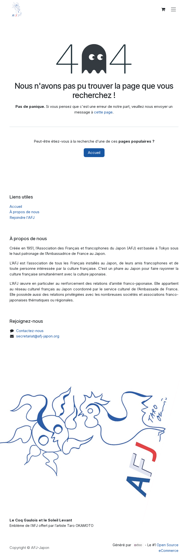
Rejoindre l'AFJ (22, 217)
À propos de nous (24, 212)
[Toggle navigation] (173, 9)
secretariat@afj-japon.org (37, 336)
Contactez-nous (30, 330)
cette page (103, 112)
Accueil (94, 152)
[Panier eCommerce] (163, 9)
